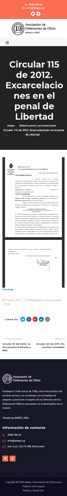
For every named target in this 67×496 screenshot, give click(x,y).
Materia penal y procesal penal (44, 300)
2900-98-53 (14, 434)
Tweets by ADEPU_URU (15, 417)
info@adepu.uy (16, 440)
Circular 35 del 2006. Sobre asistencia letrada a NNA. (16, 347)
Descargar (8, 289)
